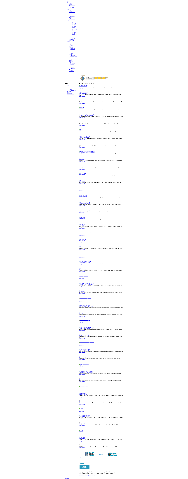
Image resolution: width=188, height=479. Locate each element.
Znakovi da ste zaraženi (83, 196)
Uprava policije (71, 70)
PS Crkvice (74, 23)
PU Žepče (72, 37)
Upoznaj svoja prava (72, 40)
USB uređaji (81, 108)
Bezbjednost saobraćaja (72, 65)
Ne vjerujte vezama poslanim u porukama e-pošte (87, 152)
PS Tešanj (74, 32)
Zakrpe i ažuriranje (82, 174)
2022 (71, 8)
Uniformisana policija (72, 16)
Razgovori (81, 313)
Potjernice (72, 67)
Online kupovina (82, 225)
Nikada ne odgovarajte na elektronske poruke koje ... (87, 115)
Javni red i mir (72, 63)
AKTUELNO (69, 91)
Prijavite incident (82, 144)
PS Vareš (73, 36)
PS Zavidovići (74, 29)
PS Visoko (74, 26)
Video (69, 6)
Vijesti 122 (70, 11)
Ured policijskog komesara (71, 15)
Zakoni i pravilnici (71, 61)
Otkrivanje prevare (82, 247)
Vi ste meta (81, 379)
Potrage (70, 66)
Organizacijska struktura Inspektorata (73, 56)
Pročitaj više (81, 88)
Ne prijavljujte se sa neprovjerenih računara (86, 372)
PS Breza (73, 27)
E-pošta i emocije (82, 438)
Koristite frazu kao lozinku (83, 387)
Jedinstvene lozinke (82, 240)
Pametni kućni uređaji (82, 100)
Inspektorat (70, 54)
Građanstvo (70, 60)
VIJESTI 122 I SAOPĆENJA (71, 90)
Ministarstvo (68, 41)
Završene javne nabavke (72, 53)
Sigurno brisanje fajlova (83, 357)
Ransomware (81, 401)
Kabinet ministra (71, 42)
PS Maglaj (74, 30)
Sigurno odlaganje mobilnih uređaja (84, 262)
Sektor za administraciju (71, 47)
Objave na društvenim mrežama (84, 350)
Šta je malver (81, 431)
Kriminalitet (72, 64)
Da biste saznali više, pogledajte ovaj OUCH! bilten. (87, 475)
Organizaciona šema (72, 5)
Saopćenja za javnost (72, 12)
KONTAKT (68, 69)
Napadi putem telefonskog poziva (84, 423)
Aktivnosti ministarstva (72, 43)
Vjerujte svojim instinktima (83, 269)
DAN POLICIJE (71, 7)
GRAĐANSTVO (69, 92)
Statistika (70, 62)
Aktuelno (70, 10)
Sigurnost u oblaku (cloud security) (84, 416)
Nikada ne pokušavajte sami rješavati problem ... (86, 328)
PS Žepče (73, 38)
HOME (68, 85)
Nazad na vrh (67, 478)
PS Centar (74, 22)
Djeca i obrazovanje (82, 181)
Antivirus (80, 130)
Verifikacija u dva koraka (83, 394)
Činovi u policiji (71, 39)
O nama (68, 2)
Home (67, 1)
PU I (71, 21)
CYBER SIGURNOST (70, 94)
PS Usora (73, 33)
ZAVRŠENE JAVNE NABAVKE (72, 89)
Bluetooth (80, 445)
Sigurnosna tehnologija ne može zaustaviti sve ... (86, 284)
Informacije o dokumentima (72, 49)
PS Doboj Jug (74, 34)
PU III (71, 28)
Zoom (84, 88)
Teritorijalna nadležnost (70, 4)
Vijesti (68, 9)
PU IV (71, 31)
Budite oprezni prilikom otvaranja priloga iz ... (86, 306)
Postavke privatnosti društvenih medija (85, 335)
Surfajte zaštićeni (82, 218)
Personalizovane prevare (83, 86)
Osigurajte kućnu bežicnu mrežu (84, 137)
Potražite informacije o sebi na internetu (85, 122)
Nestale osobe (72, 68)
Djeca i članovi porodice (83, 93)
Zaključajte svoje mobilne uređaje (84, 203)
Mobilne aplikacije (82, 159)
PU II (71, 25)
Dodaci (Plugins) (82, 291)
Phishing (80, 409)
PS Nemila (74, 24)
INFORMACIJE (69, 93)
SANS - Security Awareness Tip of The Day (86, 476)
